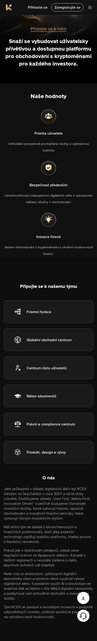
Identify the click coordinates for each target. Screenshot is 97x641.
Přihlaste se (38, 7)
